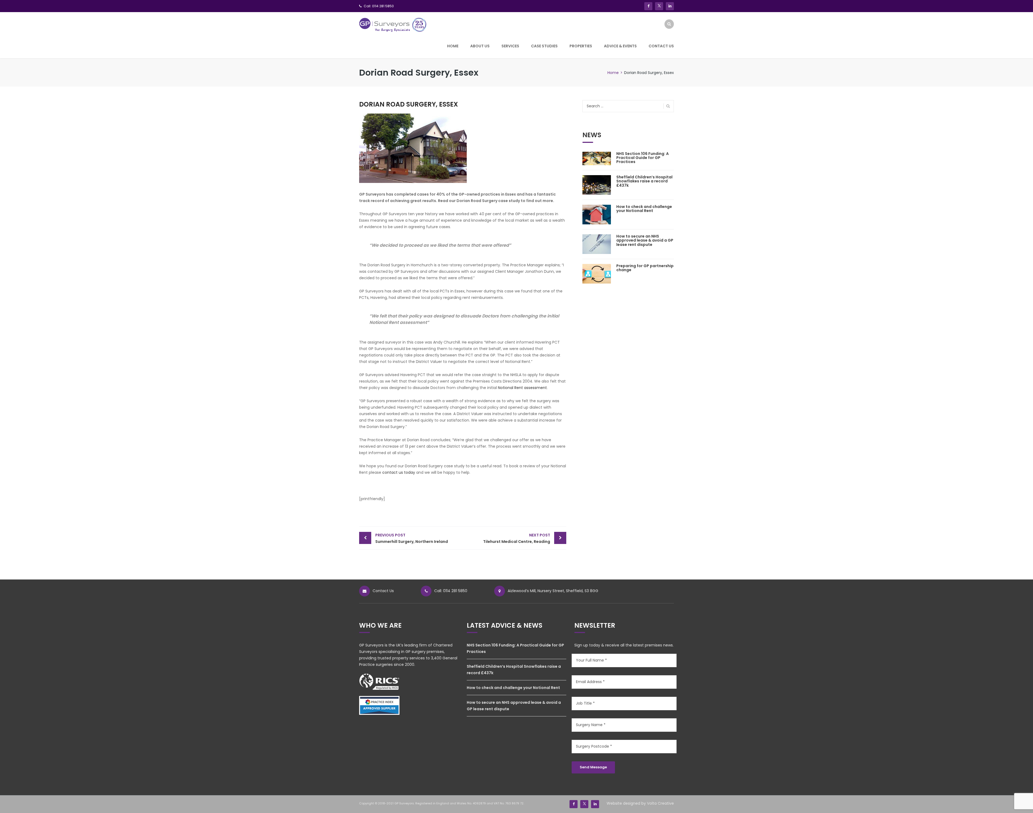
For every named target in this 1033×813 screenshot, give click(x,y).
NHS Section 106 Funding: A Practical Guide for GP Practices (642, 158)
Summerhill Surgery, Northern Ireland (411, 538)
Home (452, 46)
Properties (580, 46)
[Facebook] (648, 6)
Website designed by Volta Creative (640, 803)
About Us (480, 46)
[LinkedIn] (670, 6)
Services (510, 46)
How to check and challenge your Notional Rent (644, 208)
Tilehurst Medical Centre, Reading (516, 538)
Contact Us (661, 46)
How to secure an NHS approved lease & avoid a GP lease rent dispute (644, 240)
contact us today (398, 472)
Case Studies (544, 46)
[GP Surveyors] (393, 24)
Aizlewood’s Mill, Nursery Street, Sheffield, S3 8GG (553, 590)
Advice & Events (620, 46)
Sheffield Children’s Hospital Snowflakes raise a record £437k (644, 181)
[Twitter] (659, 6)
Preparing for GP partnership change (645, 268)
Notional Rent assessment (522, 387)
